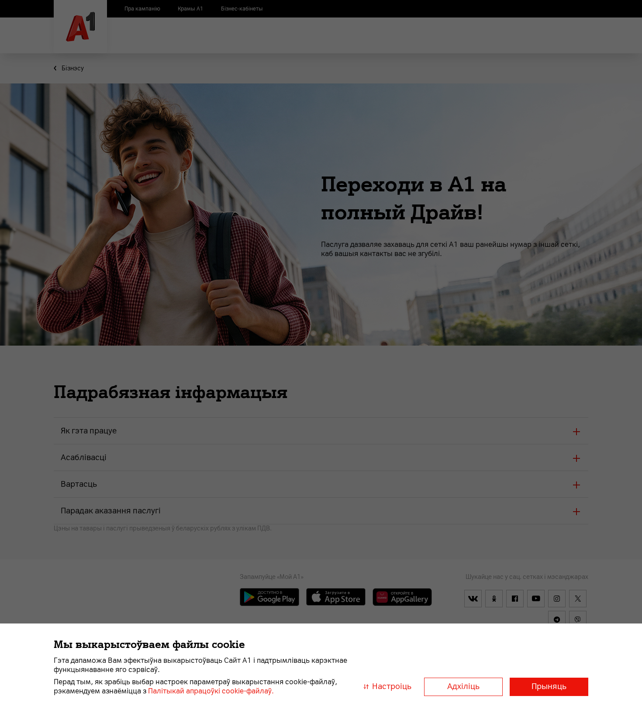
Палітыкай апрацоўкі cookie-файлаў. (211, 691)
